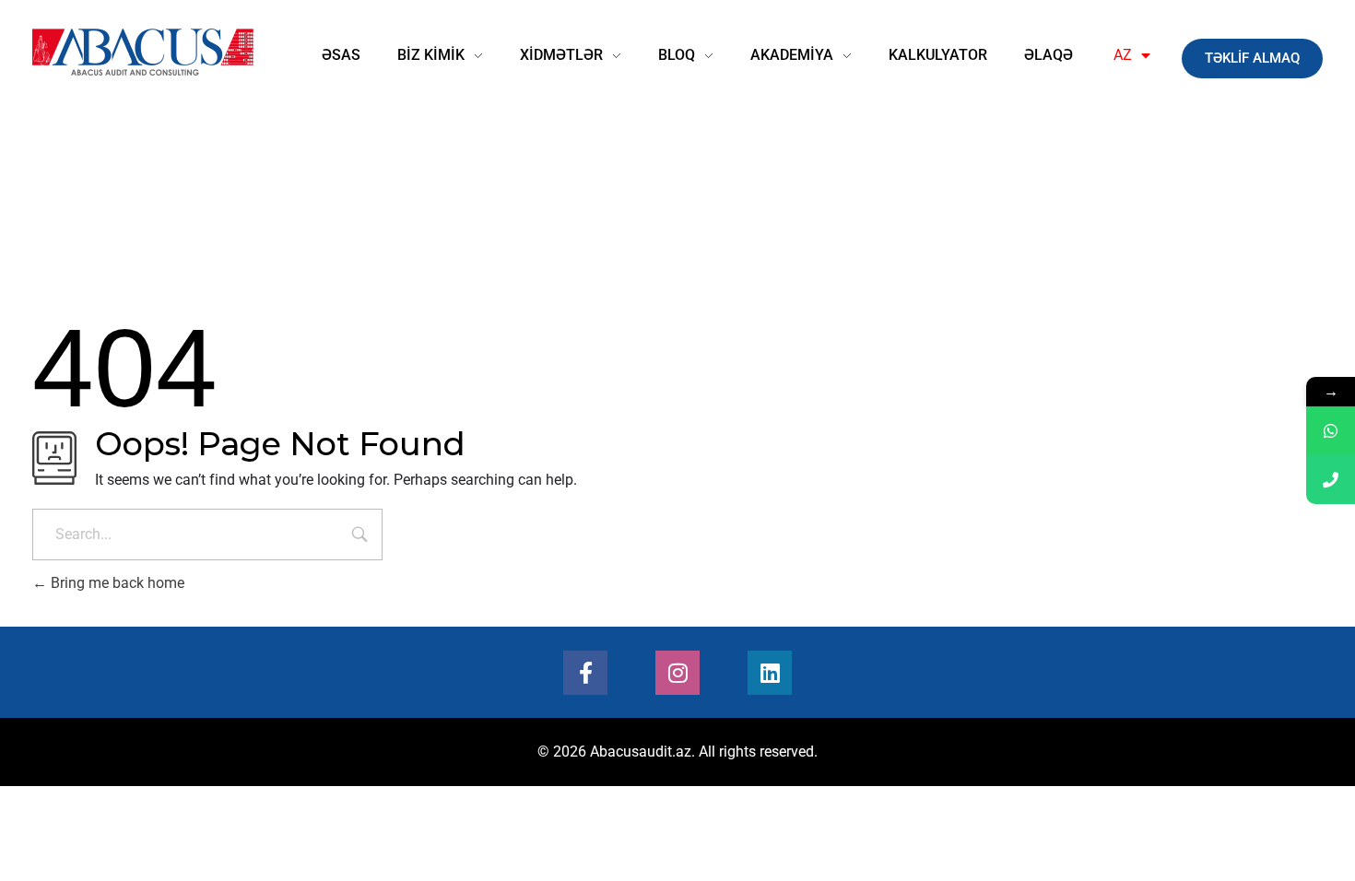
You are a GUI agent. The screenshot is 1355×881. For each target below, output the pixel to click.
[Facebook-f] (585, 673)
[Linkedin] (770, 673)
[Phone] (1330, 479)
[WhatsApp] (1330, 430)
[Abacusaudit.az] (142, 52)
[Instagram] (677, 673)
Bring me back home (115, 583)
